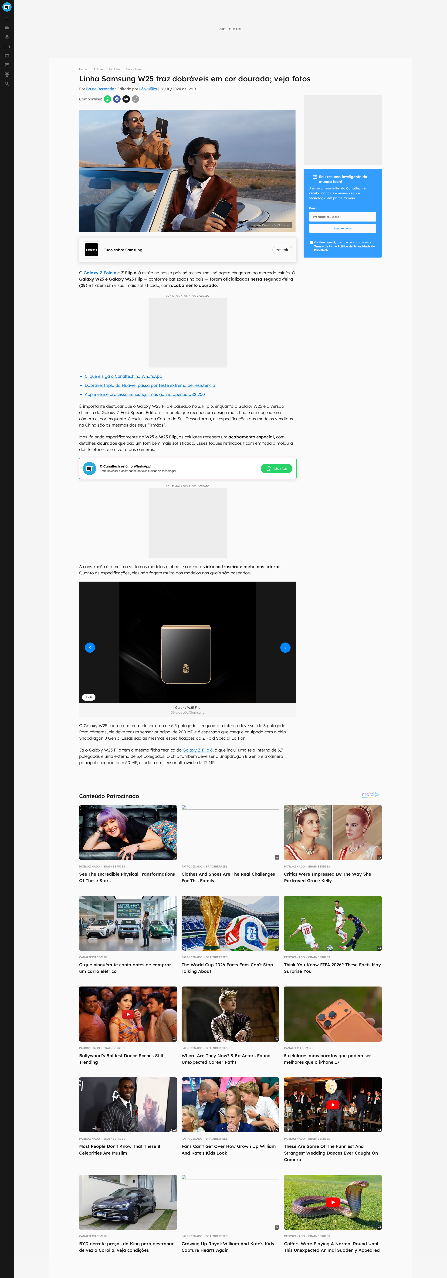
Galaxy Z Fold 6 (100, 272)
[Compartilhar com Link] (135, 99)
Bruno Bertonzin (100, 88)
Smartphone (134, 69)
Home (83, 69)
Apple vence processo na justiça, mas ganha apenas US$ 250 (145, 394)
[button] (187, 642)
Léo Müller (148, 88)
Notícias (98, 69)
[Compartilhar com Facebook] (117, 99)
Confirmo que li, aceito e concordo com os (344, 246)
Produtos (114, 69)
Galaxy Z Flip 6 (198, 750)
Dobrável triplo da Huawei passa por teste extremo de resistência (150, 385)
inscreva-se (343, 228)
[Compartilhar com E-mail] (126, 99)
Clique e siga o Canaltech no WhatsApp (123, 376)
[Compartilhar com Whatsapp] (107, 99)
